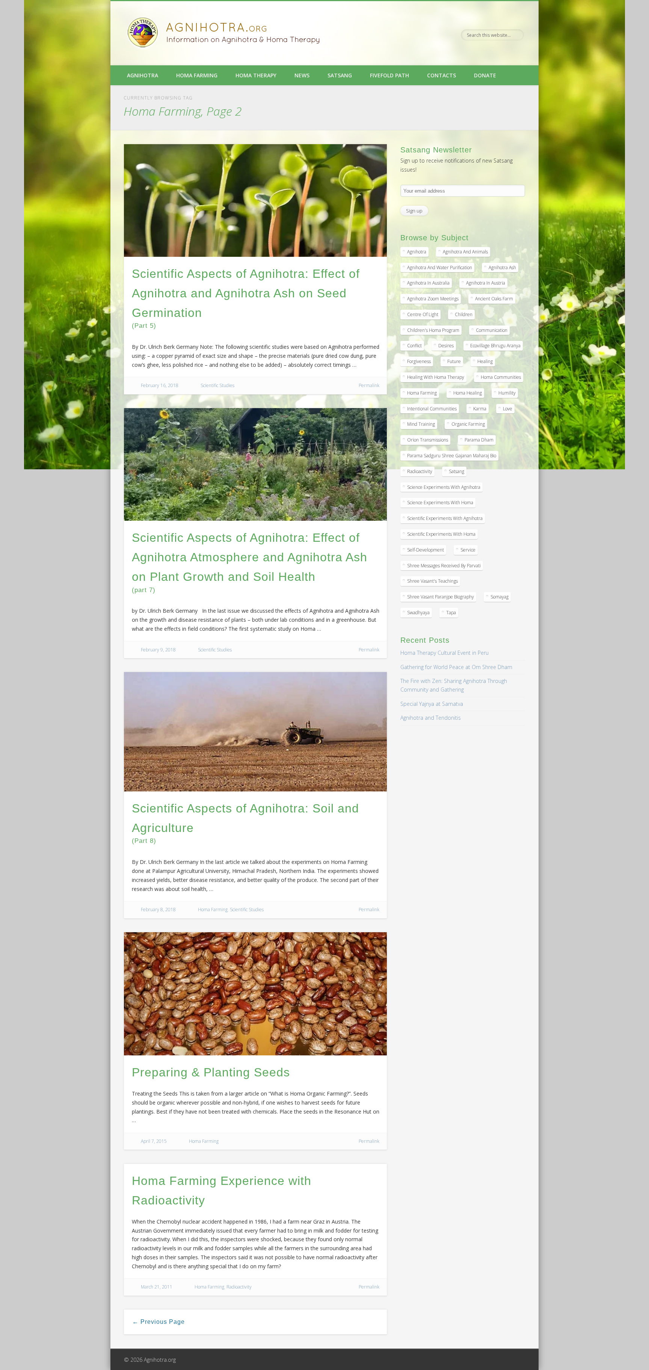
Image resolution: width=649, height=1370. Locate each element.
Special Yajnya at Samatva (431, 703)
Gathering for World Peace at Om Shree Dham (456, 667)
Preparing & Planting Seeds (211, 1072)
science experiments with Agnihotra (443, 487)
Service (467, 550)
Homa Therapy (255, 75)
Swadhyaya (418, 612)
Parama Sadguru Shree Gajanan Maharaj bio (451, 455)
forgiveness (419, 361)
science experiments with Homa (440, 502)
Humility (507, 393)
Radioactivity (239, 1287)
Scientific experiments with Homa (441, 534)
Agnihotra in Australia (428, 283)
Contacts (441, 75)
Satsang (340, 75)
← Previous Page (158, 1322)
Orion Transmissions (427, 440)
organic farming (468, 424)
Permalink (369, 385)
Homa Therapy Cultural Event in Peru (444, 652)
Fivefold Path (389, 75)
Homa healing (467, 393)
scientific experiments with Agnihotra (445, 518)
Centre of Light (422, 314)
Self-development (425, 550)
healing (485, 361)
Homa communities (501, 377)
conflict (414, 345)
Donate (485, 75)
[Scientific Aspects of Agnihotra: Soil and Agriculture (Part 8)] (255, 731)
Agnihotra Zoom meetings (433, 298)
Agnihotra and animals (465, 252)
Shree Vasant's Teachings (432, 581)
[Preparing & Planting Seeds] (255, 993)
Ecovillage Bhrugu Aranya (495, 345)
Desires (446, 345)
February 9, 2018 (158, 650)
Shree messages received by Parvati (444, 565)
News (301, 75)
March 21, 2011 (156, 1287)
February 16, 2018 (159, 385)
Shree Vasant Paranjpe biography (440, 597)
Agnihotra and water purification (439, 267)
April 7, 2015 (154, 1141)
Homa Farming (196, 75)
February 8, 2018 (158, 909)
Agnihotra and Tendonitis (430, 717)
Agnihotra (142, 75)
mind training (421, 424)
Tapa (451, 612)
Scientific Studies (217, 385)
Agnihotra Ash (502, 267)
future (454, 361)
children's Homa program (433, 330)
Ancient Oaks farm (494, 298)
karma (479, 408)
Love (507, 408)
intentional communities (432, 408)
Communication (491, 330)
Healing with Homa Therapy (435, 377)
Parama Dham (479, 440)
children (463, 314)
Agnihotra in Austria (485, 283)
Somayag (500, 597)
